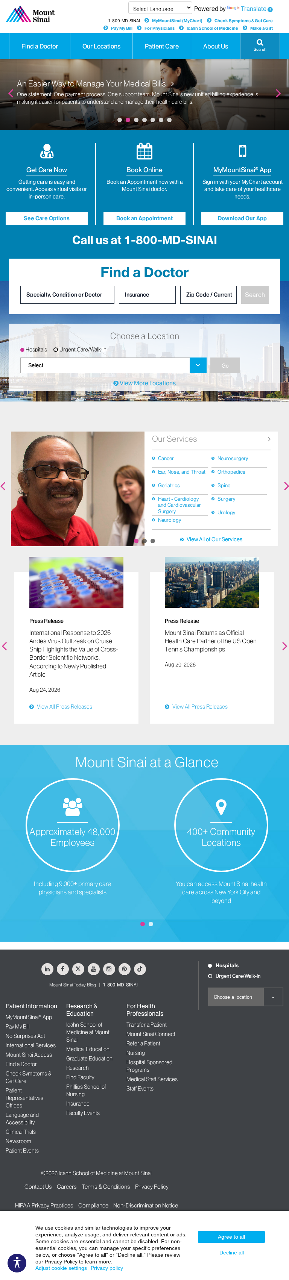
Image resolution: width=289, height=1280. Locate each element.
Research (77, 1068)
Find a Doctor (21, 1064)
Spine (224, 485)
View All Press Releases (64, 706)
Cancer (166, 458)
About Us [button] (215, 46)
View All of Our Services (214, 539)
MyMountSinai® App (29, 1017)
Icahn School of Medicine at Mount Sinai (88, 1032)
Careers (67, 1186)
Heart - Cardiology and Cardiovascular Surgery (179, 505)
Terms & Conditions (106, 1186)
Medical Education (88, 1049)
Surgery (226, 499)
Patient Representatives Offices (24, 1098)
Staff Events (140, 1088)
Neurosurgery (233, 458)
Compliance (93, 1205)
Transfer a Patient (146, 1024)
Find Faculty (80, 1077)
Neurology (169, 520)
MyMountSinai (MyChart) (177, 20)
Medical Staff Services (152, 1079)
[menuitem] (113, 365)
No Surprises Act (25, 1036)
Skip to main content (27, 4)
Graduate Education (89, 1058)
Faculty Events (83, 1113)
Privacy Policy (152, 1186)
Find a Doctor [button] (39, 46)
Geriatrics (169, 485)
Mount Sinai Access (29, 1054)
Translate (253, 8)
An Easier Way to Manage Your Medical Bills (92, 84)
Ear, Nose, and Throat (181, 472)
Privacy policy (107, 1268)
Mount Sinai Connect (150, 1034)
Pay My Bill (121, 28)
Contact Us (38, 1186)
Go (225, 365)
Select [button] (35, 365)
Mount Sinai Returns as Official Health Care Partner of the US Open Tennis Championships (211, 641)
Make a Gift (261, 28)
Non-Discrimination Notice (145, 1205)
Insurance (78, 1103)
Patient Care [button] (162, 46)
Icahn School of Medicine (212, 28)
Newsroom (18, 1141)
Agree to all (231, 1237)
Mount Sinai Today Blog (72, 985)
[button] (260, 46)
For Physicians (159, 28)
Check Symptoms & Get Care (243, 20)
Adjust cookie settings (61, 1268)
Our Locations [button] (101, 46)
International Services (31, 1045)
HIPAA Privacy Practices (44, 1205)
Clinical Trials (21, 1132)
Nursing (135, 1053)
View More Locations (147, 383)
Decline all (231, 1253)
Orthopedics (231, 472)
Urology (226, 512)
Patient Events (22, 1150)
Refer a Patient (143, 1043)
